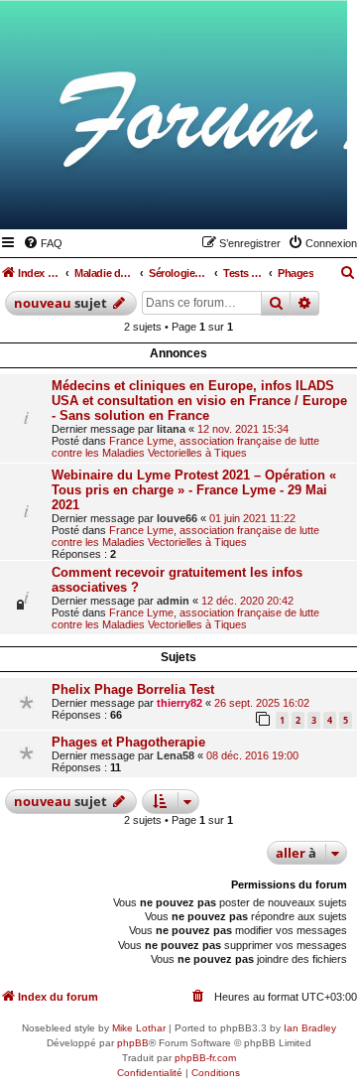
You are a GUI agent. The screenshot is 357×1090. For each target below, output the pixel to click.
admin (173, 601)
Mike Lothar (139, 1027)
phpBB (133, 1042)
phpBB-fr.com (205, 1057)
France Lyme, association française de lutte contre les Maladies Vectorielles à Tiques (185, 447)
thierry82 (179, 703)
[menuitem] (42, 243)
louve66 (177, 518)
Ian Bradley (310, 1027)
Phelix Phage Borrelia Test (133, 689)
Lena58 (175, 755)
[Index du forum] (235, 200)
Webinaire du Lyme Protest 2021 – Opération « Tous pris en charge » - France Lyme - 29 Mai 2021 (194, 490)
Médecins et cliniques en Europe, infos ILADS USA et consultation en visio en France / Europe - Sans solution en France (199, 400)
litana (171, 429)
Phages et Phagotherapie (128, 742)
